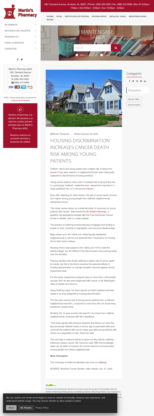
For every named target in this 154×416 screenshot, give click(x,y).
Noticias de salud (88, 54)
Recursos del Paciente (17, 30)
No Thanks (26, 408)
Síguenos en (11, 36)
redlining (102, 362)
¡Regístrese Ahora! (137, 16)
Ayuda (59, 16)
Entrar (50, 19)
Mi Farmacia (11, 24)
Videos (108, 54)
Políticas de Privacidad (20, 100)
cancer (53, 172)
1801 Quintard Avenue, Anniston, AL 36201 (65, 4)
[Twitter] (22, 59)
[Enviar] (116, 47)
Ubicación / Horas (117, 16)
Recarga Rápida (99, 16)
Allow (11, 408)
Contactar (10, 48)
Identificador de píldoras (77, 16)
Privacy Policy (42, 408)
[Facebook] (17, 59)
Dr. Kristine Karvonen (96, 211)
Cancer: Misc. (134, 99)
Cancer (89, 188)
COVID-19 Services (14, 42)
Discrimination (134, 104)
